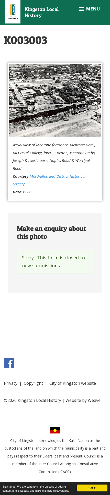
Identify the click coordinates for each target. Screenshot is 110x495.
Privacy (10, 383)
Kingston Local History (42, 12)
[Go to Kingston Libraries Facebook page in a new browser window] (10, 366)
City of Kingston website (72, 383)
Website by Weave (83, 400)
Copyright (33, 383)
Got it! (92, 488)
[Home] (12, 11)
